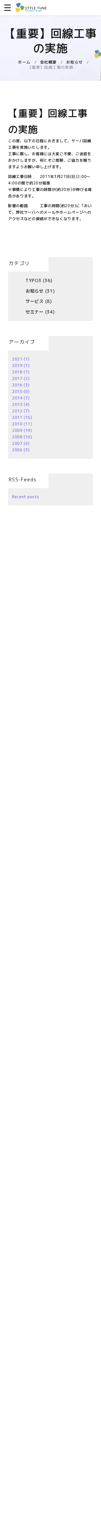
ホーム (24, 62)
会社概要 (48, 62)
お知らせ (74, 62)
